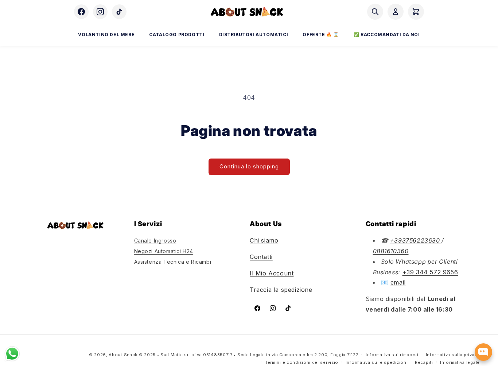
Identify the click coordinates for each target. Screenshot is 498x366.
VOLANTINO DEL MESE (106, 34)
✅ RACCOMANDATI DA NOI (387, 34)
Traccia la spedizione (281, 289)
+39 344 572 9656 (430, 271)
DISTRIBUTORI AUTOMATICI (253, 34)
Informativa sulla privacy (453, 354)
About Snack (123, 354)
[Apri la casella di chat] (483, 352)
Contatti (261, 256)
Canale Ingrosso (155, 240)
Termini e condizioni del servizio (301, 362)
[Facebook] (81, 11)
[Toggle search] (375, 12)
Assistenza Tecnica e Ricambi (172, 262)
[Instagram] (100, 11)
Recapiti (424, 362)
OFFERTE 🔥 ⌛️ (321, 34)
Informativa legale (460, 362)
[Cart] (416, 12)
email (398, 282)
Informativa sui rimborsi (392, 354)
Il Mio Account (271, 273)
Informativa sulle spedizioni (377, 362)
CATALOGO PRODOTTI (176, 34)
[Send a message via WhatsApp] (12, 353)
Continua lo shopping (249, 166)
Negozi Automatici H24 (164, 251)
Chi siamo (264, 240)
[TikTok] (119, 11)
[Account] (396, 12)
